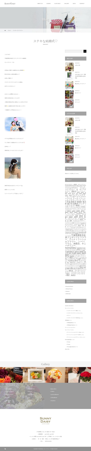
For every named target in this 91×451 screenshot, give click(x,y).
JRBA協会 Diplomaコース (72, 325)
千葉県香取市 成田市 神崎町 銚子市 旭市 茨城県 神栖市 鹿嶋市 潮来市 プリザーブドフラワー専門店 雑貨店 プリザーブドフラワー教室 (75, 255)
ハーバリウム (77, 226)
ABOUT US (40, 3)
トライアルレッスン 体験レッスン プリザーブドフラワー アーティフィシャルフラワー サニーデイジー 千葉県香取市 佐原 (75, 223)
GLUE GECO (57, 3)
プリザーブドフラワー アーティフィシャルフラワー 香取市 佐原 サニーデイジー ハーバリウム (75, 229)
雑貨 (71, 260)
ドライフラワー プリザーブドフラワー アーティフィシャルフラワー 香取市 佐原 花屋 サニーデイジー (75, 225)
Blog (29, 397)
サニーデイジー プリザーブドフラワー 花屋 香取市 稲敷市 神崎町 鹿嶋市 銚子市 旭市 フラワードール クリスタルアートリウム (75, 217)
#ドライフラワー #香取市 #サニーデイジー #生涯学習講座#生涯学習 (76, 185)
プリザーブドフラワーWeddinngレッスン (75, 317)
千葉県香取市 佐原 (75, 232)
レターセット (78, 231)
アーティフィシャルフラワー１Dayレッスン (75, 332)
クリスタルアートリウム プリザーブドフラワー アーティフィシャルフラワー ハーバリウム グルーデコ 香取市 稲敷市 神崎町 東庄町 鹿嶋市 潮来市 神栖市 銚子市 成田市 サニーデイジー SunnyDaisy (76, 210)
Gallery (52, 391)
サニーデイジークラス (69, 308)
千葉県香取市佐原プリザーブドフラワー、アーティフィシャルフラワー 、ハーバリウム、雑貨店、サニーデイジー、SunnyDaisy (75, 241)
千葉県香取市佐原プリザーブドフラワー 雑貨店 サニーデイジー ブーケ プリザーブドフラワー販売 (75, 249)
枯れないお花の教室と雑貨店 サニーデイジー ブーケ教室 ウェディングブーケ (75, 258)
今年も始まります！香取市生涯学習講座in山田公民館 (80, 76)
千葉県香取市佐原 (68, 232)
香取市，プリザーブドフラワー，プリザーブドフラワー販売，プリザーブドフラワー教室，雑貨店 (75, 273)
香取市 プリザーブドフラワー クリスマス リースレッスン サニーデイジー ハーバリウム (75, 265)
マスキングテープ (73, 231)
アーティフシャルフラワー (70, 327)
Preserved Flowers (69, 286)
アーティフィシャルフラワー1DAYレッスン (75, 334)
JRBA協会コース (68, 320)
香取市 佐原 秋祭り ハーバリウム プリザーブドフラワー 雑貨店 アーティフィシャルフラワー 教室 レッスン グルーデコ (75, 266)
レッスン (82, 231)
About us (30, 391)
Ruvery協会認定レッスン (70, 339)
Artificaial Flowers (69, 288)
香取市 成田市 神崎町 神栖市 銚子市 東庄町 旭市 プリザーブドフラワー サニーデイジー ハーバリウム (75, 269)
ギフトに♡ (77, 102)
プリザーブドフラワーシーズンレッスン (75, 313)
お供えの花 (77, 65)
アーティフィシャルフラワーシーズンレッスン (76, 337)
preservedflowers (55, 394)
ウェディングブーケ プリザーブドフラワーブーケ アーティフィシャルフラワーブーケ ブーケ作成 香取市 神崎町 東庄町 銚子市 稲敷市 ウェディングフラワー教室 (75, 200)
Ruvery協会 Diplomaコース (72, 346)
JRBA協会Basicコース (71, 322)
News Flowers (31, 394)
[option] (11, 375)
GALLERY (66, 3)
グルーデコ (67, 349)
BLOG (74, 3)
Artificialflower (54, 397)
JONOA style (68, 293)
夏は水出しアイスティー (80, 83)
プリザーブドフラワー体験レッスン (74, 310)
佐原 (85, 231)
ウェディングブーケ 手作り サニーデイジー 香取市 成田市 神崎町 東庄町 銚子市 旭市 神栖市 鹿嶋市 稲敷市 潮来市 (76, 193)
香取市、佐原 (75, 262)
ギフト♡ (69, 315)
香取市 (73, 260)
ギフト (72, 207)
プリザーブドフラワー (77, 228)
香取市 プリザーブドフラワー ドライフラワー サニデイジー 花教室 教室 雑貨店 (75, 261)
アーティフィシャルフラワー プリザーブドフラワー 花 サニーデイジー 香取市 (75, 189)
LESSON (48, 3)
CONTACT (82, 3)
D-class (68, 344)
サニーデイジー (69, 214)
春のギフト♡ (78, 92)
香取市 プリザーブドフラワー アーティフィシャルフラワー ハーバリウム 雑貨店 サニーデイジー (75, 263)
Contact (30, 400)
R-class (68, 341)
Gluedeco (68, 291)
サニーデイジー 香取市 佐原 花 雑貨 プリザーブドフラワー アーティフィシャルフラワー (75, 220)
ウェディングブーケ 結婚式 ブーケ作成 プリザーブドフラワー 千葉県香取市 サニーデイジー (75, 206)
